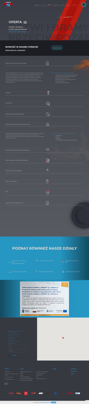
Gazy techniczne (11, 179)
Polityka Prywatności (46, 402)
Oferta (49, 4)
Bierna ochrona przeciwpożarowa (17, 148)
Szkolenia (74, 4)
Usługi (43, 4)
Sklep (72, 371)
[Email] (83, 4)
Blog (62, 4)
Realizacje (56, 4)
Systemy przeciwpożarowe (14, 112)
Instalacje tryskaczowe (13, 168)
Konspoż (37, 4)
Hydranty (8, 101)
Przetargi (73, 366)
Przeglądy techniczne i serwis (15, 61)
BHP (6, 189)
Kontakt (68, 4)
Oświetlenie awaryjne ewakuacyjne (17, 122)
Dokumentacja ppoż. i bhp (14, 200)
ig (5, 381)
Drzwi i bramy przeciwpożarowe (16, 158)
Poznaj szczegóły (57, 45)
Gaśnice (8, 90)
